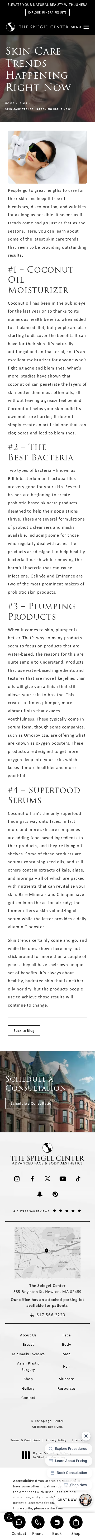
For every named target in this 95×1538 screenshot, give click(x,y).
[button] (9, 1517)
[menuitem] (17, 1178)
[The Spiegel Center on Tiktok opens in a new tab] (78, 1178)
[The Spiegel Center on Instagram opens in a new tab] (17, 1178)
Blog (24, 103)
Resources (66, 1388)
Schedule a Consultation (32, 1103)
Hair (66, 1366)
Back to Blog (24, 1030)
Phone (38, 1533)
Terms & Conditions (25, 1440)
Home (10, 103)
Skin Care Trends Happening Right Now (38, 109)
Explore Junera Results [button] (47, 12)
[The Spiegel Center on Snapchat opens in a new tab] (40, 1194)
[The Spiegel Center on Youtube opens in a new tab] (62, 1178)
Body (66, 1344)
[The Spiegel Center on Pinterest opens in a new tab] (55, 1194)
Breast (28, 1344)
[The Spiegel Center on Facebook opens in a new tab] (32, 1178)
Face (66, 1335)
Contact (19, 1533)
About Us (28, 1335)
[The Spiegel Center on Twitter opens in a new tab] (47, 1178)
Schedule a (35, 1083)
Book (56, 1533)
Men (66, 1354)
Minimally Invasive (28, 1354)
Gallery (28, 1388)
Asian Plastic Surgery (28, 1366)
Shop (76, 1533)
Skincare (66, 1378)
